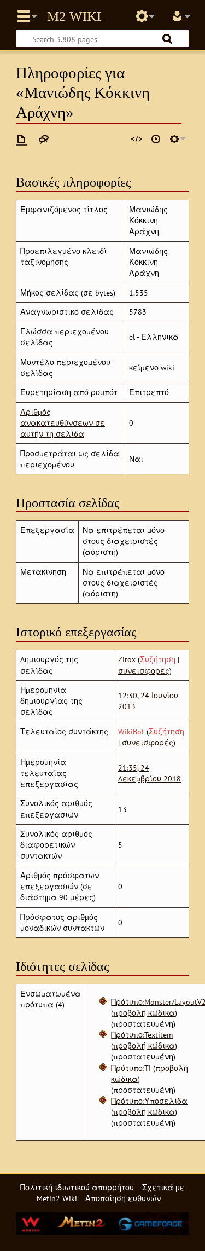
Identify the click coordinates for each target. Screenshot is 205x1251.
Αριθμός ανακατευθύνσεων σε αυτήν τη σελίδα (62, 423)
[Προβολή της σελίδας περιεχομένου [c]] (21, 139)
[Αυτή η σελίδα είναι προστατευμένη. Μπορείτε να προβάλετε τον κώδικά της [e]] (136, 139)
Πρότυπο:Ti (131, 1068)
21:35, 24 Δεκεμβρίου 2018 (149, 773)
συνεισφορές (143, 670)
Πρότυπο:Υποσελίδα (149, 1101)
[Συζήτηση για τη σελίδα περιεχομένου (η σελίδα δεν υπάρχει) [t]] (43, 139)
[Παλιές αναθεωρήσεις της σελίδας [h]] (155, 139)
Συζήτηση (157, 659)
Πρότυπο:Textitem (142, 1034)
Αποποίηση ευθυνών (123, 1198)
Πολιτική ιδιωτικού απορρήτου (77, 1187)
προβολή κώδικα (144, 1012)
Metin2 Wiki (74, 16)
